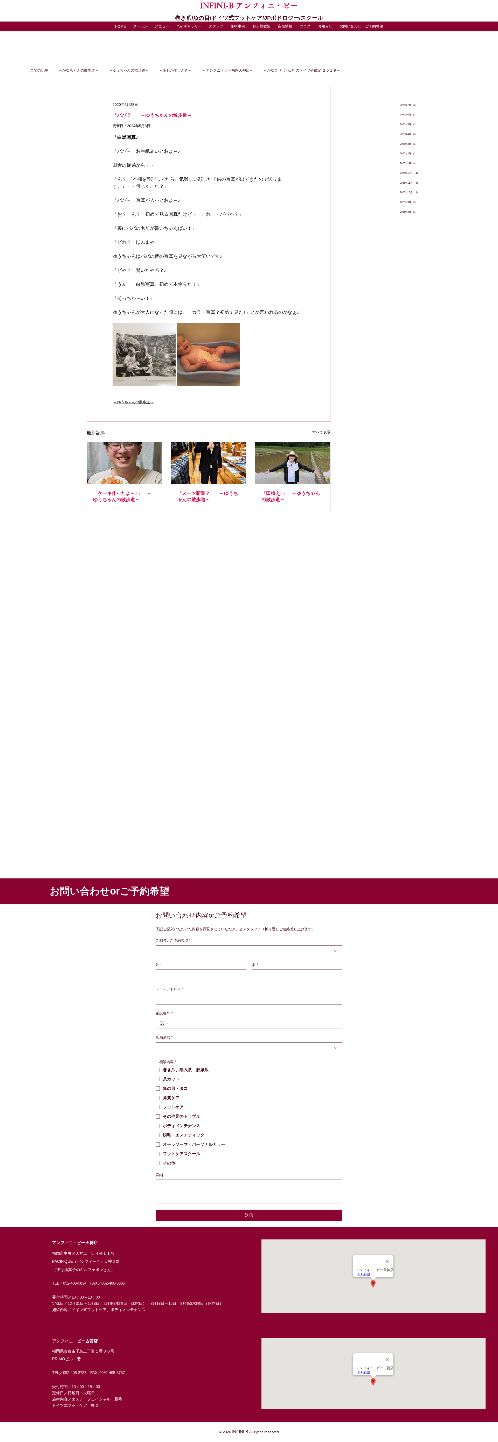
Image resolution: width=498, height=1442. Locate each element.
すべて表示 (321, 432)
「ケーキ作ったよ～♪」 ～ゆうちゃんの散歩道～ (122, 496)
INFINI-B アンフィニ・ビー (249, 5)
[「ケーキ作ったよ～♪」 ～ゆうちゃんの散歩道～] (124, 463)
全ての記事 (39, 70)
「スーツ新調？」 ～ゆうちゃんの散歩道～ (207, 496)
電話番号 (164, 1013)
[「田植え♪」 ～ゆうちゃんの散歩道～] (292, 463)
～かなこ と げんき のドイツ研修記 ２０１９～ (302, 70)
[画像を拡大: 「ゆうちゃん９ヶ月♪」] (208, 354)
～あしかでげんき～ (175, 70)
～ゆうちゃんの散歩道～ (129, 70)
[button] (162, 26)
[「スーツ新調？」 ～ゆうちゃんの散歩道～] (208, 463)
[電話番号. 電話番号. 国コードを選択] (164, 1023)
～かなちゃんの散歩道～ (79, 70)
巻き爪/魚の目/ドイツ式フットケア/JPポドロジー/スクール (249, 18)
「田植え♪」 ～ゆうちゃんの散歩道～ (290, 496)
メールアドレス (169, 989)
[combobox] (249, 950)
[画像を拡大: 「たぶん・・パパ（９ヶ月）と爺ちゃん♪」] (144, 354)
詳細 (159, 1175)
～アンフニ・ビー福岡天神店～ (227, 70)
